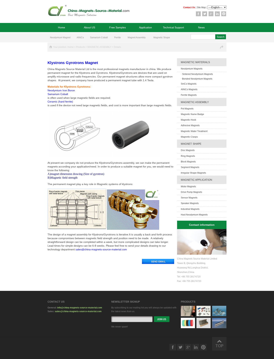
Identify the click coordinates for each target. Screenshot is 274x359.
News (201, 27)
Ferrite (117, 37)
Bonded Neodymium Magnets (196, 78)
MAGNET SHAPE (191, 143)
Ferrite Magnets (189, 95)
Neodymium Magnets (191, 68)
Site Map (201, 7)
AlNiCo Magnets (189, 89)
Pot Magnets (187, 108)
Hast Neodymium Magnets (194, 214)
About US (89, 27)
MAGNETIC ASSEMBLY (99, 47)
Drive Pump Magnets (191, 192)
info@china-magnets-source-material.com (79, 307)
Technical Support (173, 27)
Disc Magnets (188, 150)
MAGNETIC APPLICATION (196, 179)
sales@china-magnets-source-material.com (78, 311)
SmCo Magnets (188, 84)
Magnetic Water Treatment (194, 131)
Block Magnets (188, 161)
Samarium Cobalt (99, 37)
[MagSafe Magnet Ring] (188, 315)
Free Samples (117, 27)
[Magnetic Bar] (219, 327)
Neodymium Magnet (60, 37)
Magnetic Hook (188, 120)
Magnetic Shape (161, 37)
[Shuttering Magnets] (203, 327)
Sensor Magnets (189, 197)
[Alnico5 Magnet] (203, 315)
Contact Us (189, 7)
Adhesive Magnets (190, 125)
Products (80, 47)
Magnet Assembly (137, 37)
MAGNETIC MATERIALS (195, 62)
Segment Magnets (190, 167)
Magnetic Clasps (189, 137)
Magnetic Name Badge (192, 114)
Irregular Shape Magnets (193, 173)
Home (61, 27)
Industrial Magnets (190, 209)
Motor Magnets (188, 186)
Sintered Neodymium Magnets (197, 74)
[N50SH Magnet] (219, 315)
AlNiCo (80, 37)
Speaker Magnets (190, 203)
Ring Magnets (188, 156)
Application (145, 27)
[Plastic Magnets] (188, 327)
